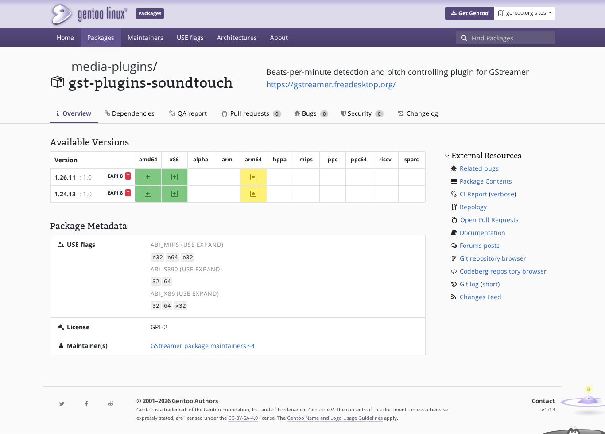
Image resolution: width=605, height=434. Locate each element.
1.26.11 (65, 177)
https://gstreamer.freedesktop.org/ (331, 84)
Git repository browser (493, 258)
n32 (157, 257)
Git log (469, 284)
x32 (180, 306)
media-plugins (112, 66)
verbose (502, 194)
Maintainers (145, 37)
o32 (187, 257)
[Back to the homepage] (88, 14)
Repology (473, 207)
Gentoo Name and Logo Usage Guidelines (335, 417)
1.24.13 (65, 194)
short (490, 284)
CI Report (473, 194)
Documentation (482, 232)
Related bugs (479, 168)
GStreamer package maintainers (198, 345)
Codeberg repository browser (503, 271)
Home (65, 37)
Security (363, 113)
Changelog (421, 113)
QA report (191, 113)
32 (155, 281)
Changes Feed (480, 297)
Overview (76, 113)
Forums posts (480, 245)
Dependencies (132, 113)
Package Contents (486, 181)
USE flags (190, 37)
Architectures (237, 37)
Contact (543, 401)
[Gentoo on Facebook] (86, 404)
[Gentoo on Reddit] (110, 404)
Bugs (313, 113)
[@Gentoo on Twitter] (62, 404)
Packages (100, 37)
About (279, 37)
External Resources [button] (486, 155)
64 (167, 281)
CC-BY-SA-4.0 (243, 417)
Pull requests (253, 113)
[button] (469, 13)
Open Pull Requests (489, 219)
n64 (172, 257)
